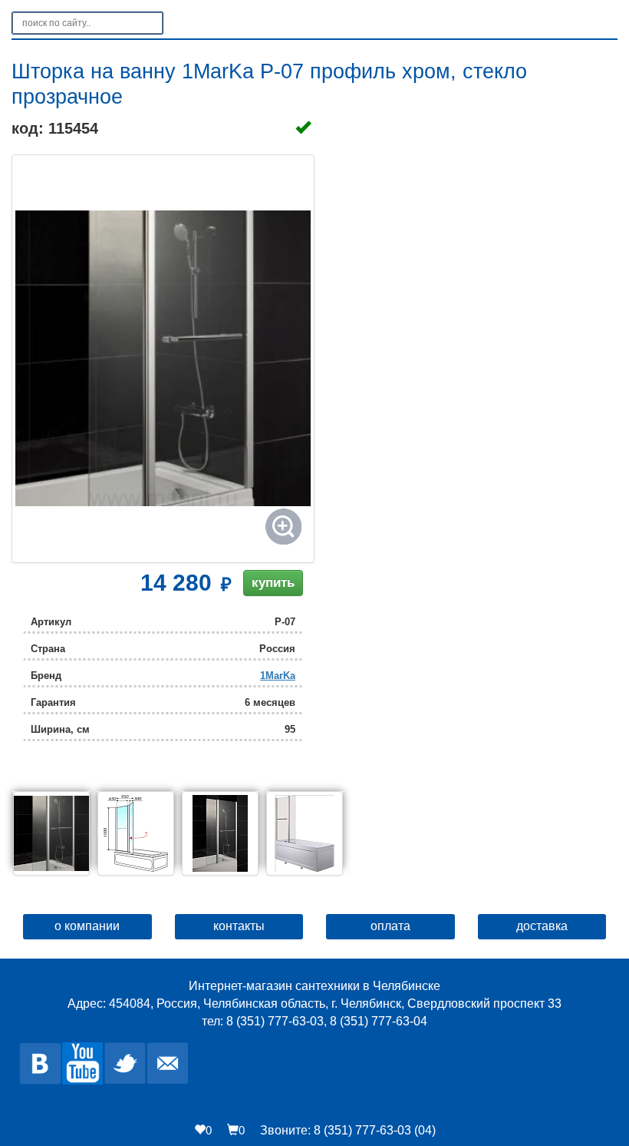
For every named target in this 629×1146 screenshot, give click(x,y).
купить (273, 582)
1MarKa (277, 675)
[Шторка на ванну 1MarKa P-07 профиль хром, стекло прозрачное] (163, 358)
